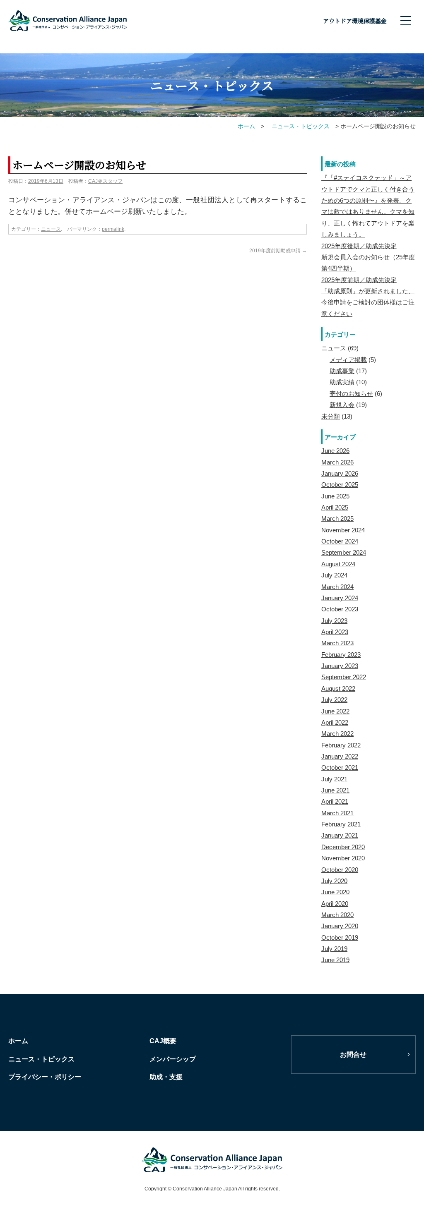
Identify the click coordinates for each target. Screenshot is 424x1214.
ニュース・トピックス (41, 1059)
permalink (113, 229)
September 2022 (343, 676)
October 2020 (339, 869)
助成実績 (342, 382)
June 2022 (335, 711)
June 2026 (335, 450)
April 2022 (334, 722)
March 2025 (337, 518)
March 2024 (337, 586)
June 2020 (335, 892)
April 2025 (334, 507)
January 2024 (339, 597)
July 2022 (334, 699)
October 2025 (339, 484)
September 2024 (343, 552)
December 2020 (343, 846)
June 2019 (335, 959)
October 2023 (339, 609)
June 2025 (335, 496)
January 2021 (339, 835)
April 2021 (334, 801)
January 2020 (339, 925)
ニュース (51, 229)
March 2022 (337, 733)
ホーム (18, 1040)
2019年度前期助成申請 (278, 251)
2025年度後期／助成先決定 (359, 245)
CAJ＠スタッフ (105, 181)
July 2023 (334, 620)
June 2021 (335, 790)
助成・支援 (166, 1076)
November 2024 (343, 530)
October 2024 (339, 541)
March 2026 (337, 462)
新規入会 (342, 404)
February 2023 (341, 654)
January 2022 (339, 756)
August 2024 (338, 563)
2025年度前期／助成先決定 (359, 279)
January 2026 (339, 473)
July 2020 (334, 880)
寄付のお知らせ (351, 393)
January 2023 (339, 665)
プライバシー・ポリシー (44, 1076)
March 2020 (337, 914)
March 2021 (337, 813)
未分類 (330, 416)
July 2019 (334, 948)
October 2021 (339, 767)
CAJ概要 (162, 1040)
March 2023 (337, 643)
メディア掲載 (348, 359)
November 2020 (343, 858)
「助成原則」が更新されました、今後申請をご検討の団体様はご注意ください (367, 302)
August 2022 (338, 688)
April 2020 (334, 903)
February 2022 (341, 745)
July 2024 (334, 575)
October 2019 (339, 937)
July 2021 (334, 779)
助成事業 (342, 370)
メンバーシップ (172, 1059)
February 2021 (341, 824)
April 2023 (334, 631)
